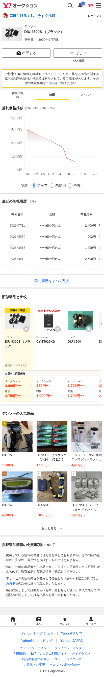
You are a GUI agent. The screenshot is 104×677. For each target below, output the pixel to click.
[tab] (17, 95)
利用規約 (20, 653)
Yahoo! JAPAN (71, 641)
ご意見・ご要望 (34, 664)
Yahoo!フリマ (72, 633)
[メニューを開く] (98, 5)
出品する (29, 53)
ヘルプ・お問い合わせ (65, 664)
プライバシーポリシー (34, 648)
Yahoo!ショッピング (37, 641)
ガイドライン (81, 653)
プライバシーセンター (70, 648)
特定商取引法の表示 (35, 659)
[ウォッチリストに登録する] (26, 329)
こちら (50, 83)
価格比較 (17, 95)
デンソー (30, 26)
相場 (52, 95)
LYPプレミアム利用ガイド (49, 653)
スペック (87, 95)
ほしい (80, 53)
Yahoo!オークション (37, 633)
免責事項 (12, 583)
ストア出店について (68, 659)
